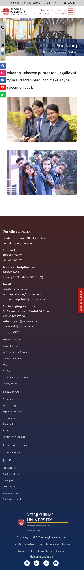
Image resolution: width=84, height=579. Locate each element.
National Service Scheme (15, 352)
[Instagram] (46, 563)
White (3, 50)
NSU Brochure (18, 3)
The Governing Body (13, 358)
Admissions (33, 3)
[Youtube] (56, 563)
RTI (50, 3)
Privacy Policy (10, 383)
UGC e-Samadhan (11, 452)
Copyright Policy (26, 551)
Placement (8, 424)
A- (3, 41)
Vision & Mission (11, 346)
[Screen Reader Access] (3, 28)
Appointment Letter (12, 411)
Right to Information (23, 544)
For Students (9, 467)
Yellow (3, 58)
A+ (3, 32)
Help (40, 544)
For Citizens (9, 486)
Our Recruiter (9, 418)
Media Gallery (9, 405)
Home (46, 52)
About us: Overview (12, 339)
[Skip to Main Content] (2, 24)
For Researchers (11, 474)
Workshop (59, 52)
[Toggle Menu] (71, 10)
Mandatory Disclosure (14, 437)
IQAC (5, 364)
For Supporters (10, 480)
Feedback (66, 544)
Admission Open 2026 (80, 301)
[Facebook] (27, 563)
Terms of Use (52, 544)
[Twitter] (36, 563)
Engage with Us (10, 493)
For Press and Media (13, 499)
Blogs (6, 430)
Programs (8, 399)
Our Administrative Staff (15, 377)
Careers (58, 3)
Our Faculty (9, 371)
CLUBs (44, 3)
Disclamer (61, 551)
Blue (3, 54)
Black (3, 45)
